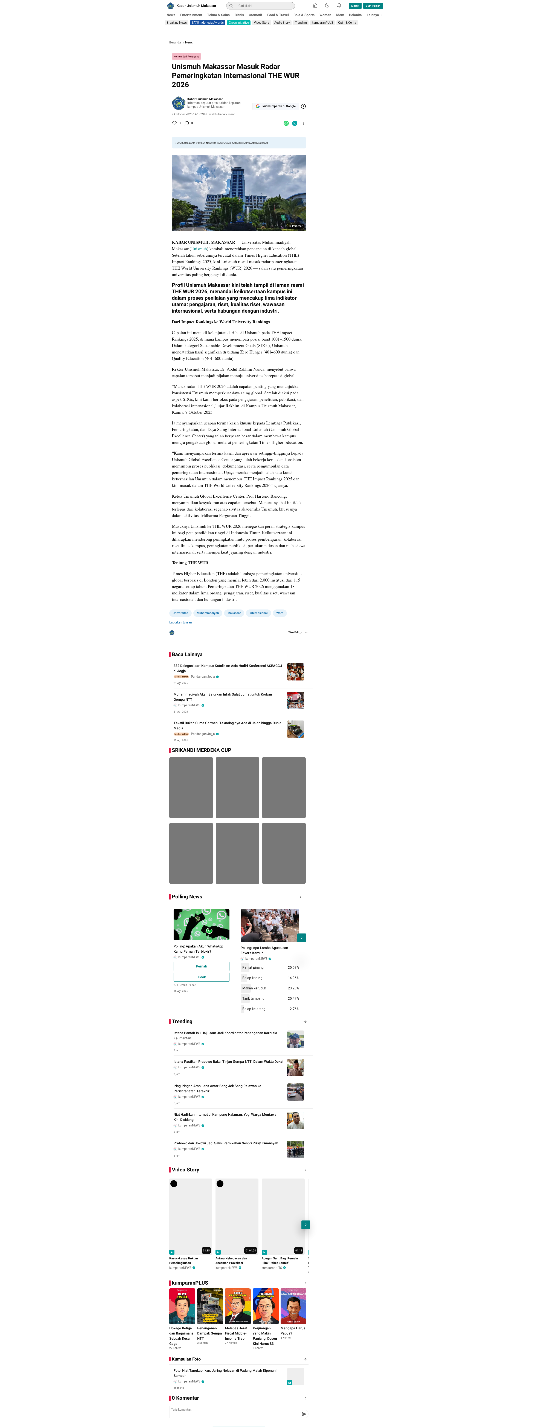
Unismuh (199, 248)
